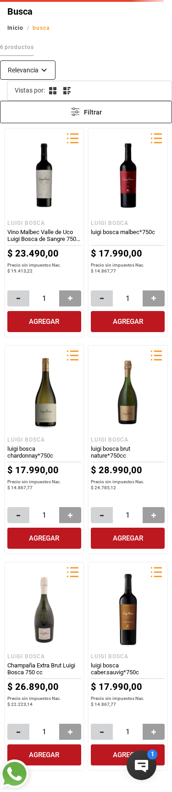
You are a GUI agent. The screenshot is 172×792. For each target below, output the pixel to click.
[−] (18, 298)
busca (41, 28)
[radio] (52, 91)
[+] (70, 298)
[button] (72, 139)
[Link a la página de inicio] (16, 28)
